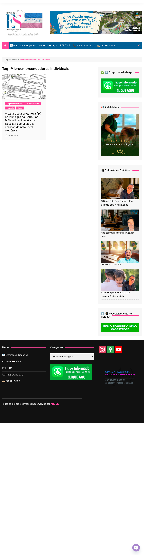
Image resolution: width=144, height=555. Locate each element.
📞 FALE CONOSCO (83, 45)
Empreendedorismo (14, 104)
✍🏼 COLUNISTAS (106, 45)
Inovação (10, 108)
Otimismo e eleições (111, 264)
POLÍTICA (65, 45)
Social (19, 108)
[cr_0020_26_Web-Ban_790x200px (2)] (96, 22)
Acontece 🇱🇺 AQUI (48, 45)
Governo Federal (32, 104)
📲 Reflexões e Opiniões (115, 170)
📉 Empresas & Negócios (23, 45)
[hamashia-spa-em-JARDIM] (120, 134)
